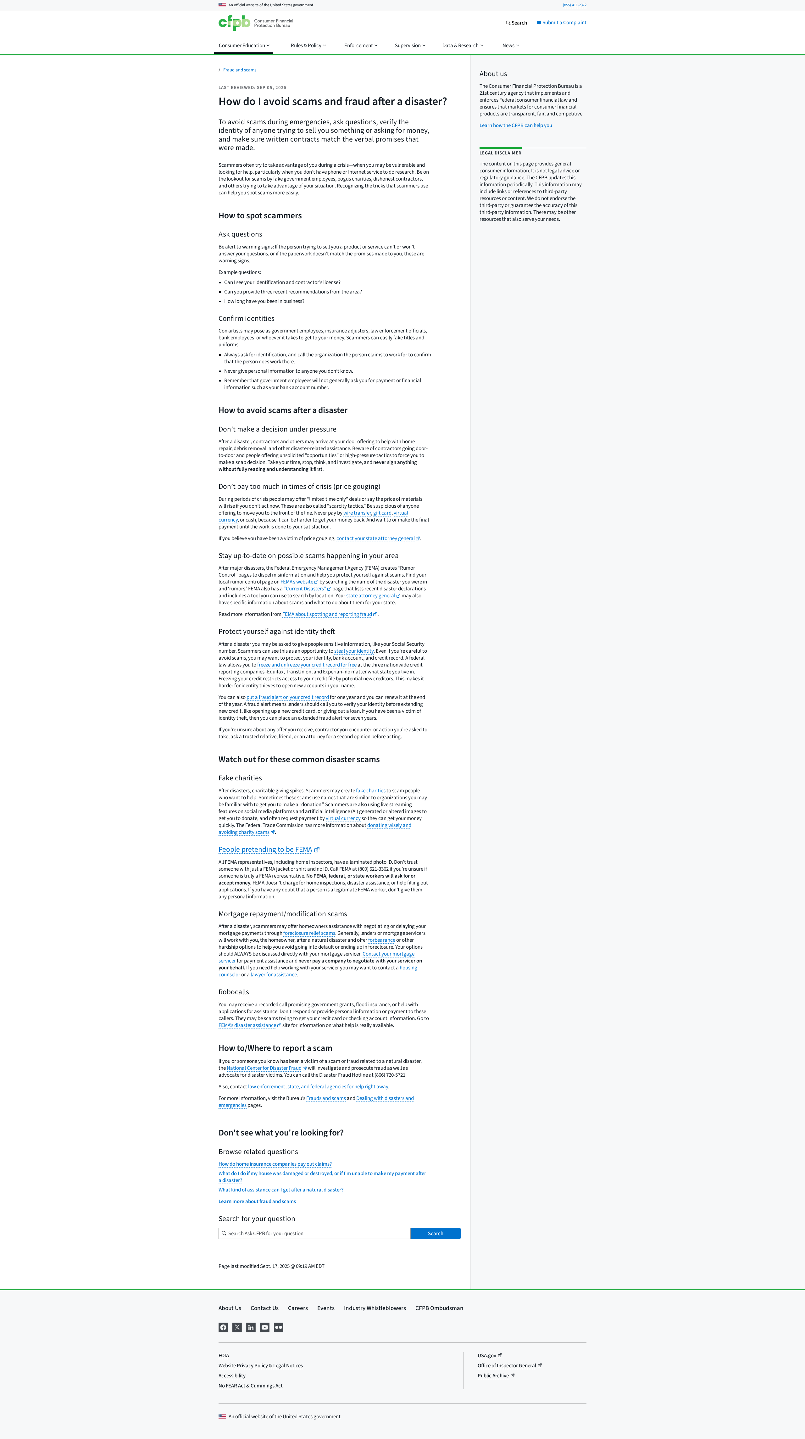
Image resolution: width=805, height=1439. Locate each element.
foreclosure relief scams (309, 933)
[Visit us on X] (237, 1326)
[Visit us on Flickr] (278, 1326)
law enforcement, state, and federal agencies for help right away (318, 1086)
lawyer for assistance (274, 974)
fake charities (371, 790)
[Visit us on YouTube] (264, 1326)
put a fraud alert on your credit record (288, 697)
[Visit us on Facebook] (223, 1326)
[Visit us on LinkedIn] (251, 1326)
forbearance (381, 940)
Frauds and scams (326, 1098)
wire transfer (357, 513)
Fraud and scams (239, 69)
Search (435, 1233)
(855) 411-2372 (574, 5)
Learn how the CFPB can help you (516, 125)
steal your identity (354, 651)
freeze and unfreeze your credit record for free (307, 664)
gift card (382, 513)
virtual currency (343, 818)
